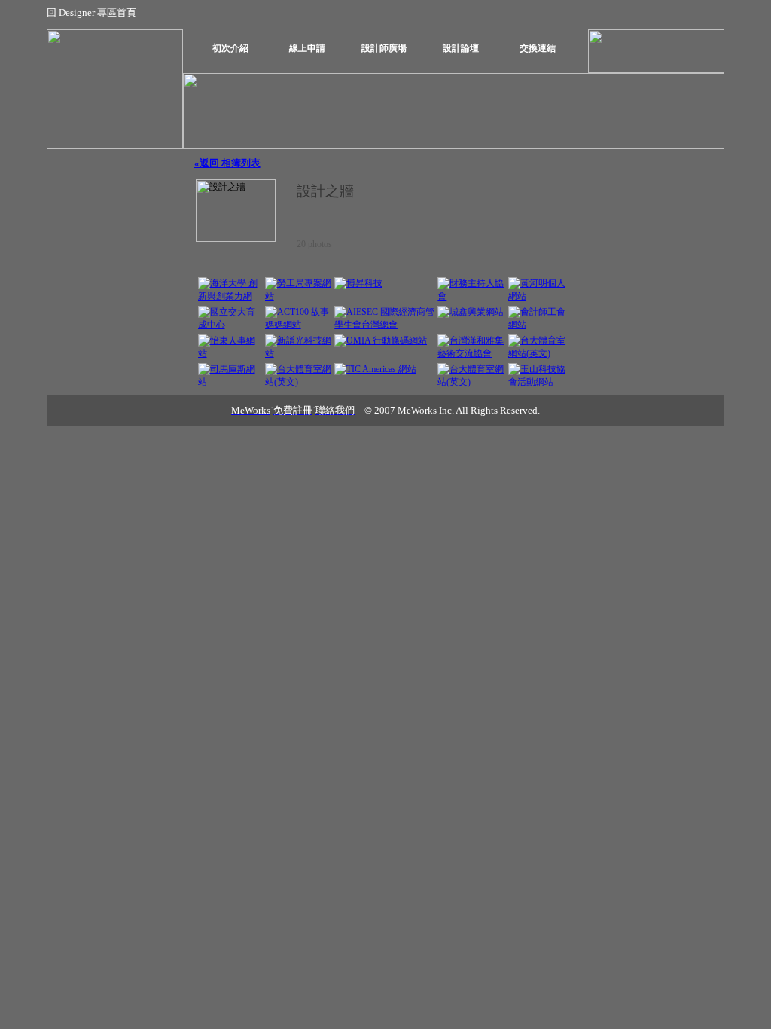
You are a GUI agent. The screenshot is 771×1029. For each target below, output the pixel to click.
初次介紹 (230, 48)
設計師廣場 (384, 48)
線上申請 (307, 48)
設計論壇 (461, 48)
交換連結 (538, 48)
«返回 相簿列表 (227, 163)
